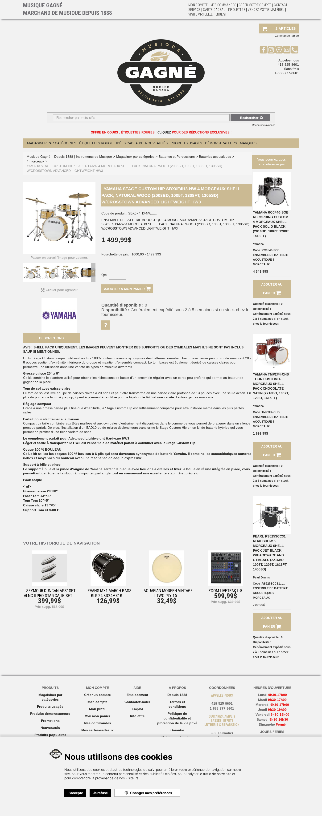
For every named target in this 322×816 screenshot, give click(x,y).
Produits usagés (50, 706)
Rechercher (249, 118)
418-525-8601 (288, 64)
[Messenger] (279, 50)
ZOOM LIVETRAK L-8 (225, 590)
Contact (280, 5)
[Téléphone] (294, 50)
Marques (248, 143)
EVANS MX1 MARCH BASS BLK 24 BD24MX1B (110, 593)
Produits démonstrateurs (50, 713)
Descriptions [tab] (51, 338)
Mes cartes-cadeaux (97, 730)
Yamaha (258, 244)
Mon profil (97, 709)
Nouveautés (156, 143)
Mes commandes (223, 5)
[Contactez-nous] (287, 50)
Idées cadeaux (129, 143)
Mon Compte (198, 5)
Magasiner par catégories (51, 143)
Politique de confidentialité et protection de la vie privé (177, 718)
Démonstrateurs (221, 143)
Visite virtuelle (200, 14)
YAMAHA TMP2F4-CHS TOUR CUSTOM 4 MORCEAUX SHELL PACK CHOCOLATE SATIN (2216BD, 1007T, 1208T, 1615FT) (271, 386)
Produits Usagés (186, 143)
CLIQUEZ (164, 132)
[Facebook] (263, 50)
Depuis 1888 (177, 695)
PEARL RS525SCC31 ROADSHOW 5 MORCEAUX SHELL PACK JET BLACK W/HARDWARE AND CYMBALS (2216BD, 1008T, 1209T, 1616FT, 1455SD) (270, 552)
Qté (104, 275)
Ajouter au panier (271, 289)
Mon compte (97, 702)
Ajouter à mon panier (125, 289)
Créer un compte (97, 695)
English (221, 14)
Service (194, 10)
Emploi (137, 709)
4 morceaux (35, 161)
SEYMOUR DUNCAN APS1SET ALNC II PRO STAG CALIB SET (49, 593)
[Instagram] (271, 50)
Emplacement (137, 695)
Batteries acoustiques (215, 156)
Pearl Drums (261, 577)
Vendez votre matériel (266, 10)
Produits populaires (50, 735)
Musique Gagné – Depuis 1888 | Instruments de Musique (69, 156)
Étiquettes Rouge (96, 143)
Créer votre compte (255, 5)
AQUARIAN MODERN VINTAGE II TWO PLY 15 (168, 593)
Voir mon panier (97, 716)
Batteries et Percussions (177, 156)
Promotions (50, 721)
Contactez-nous (137, 702)
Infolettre (236, 10)
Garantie (177, 730)
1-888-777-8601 (287, 73)
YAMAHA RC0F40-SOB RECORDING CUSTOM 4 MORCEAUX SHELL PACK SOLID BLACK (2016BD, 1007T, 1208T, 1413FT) (271, 224)
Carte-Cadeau (214, 10)
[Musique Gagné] (161, 72)
